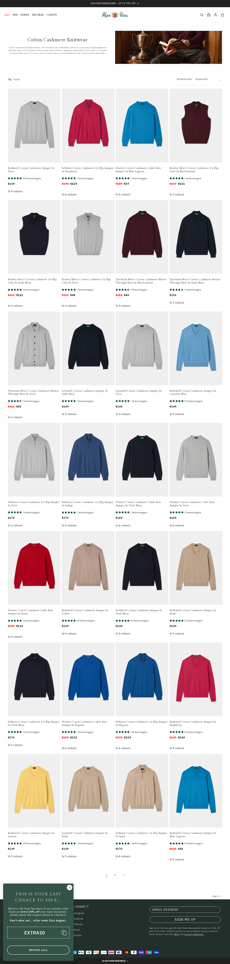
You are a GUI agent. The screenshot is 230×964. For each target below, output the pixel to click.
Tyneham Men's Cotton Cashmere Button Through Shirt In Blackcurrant (141, 281)
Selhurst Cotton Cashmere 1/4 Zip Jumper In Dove (33, 504)
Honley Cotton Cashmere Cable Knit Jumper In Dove (192, 504)
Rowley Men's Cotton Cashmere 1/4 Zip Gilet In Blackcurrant (194, 170)
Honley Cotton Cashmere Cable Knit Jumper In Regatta (84, 723)
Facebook (78, 918)
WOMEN (25, 14)
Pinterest (78, 924)
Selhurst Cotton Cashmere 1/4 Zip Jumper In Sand (141, 835)
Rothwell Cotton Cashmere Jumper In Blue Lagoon (193, 835)
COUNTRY (52, 14)
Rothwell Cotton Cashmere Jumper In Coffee (85, 612)
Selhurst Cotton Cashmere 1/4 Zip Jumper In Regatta (141, 723)
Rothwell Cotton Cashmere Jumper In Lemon (31, 835)
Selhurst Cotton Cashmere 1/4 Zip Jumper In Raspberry (87, 170)
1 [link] (106, 875)
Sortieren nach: (184, 79)
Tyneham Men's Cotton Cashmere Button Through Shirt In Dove (33, 392)
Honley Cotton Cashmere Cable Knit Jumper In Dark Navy (138, 504)
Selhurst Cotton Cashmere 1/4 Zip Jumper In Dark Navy (33, 723)
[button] (115, 961)
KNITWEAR (38, 14)
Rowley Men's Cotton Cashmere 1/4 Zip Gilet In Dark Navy (32, 281)
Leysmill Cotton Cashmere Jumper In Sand (85, 835)
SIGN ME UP (185, 919)
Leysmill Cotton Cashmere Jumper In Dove (139, 392)
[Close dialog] (69, 887)
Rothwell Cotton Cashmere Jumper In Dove (31, 170)
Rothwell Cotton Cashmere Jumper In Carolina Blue (193, 392)
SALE (7, 14)
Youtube (77, 935)
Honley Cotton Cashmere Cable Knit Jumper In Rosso (30, 612)
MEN (15, 14)
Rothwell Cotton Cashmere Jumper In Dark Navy (139, 612)
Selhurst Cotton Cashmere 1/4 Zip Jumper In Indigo (87, 504)
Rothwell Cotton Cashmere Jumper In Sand (193, 612)
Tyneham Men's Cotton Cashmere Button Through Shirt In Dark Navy (195, 281)
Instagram (78, 913)
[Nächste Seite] (123, 875)
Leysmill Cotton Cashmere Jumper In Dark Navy (85, 392)
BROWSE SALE (38, 950)
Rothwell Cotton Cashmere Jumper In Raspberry (193, 723)
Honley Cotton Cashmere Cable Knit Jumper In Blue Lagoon (138, 170)
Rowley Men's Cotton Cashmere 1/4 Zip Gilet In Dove (86, 281)
